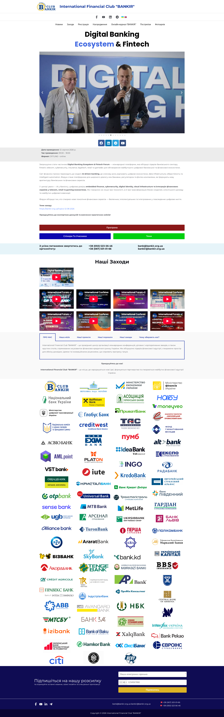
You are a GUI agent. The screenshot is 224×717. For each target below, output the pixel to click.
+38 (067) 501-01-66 (171, 702)
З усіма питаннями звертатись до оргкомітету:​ (60, 247)
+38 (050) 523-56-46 (172, 705)
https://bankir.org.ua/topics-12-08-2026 (56, 209)
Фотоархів (160, 24)
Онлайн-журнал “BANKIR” (123, 24)
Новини (59, 24)
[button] (42, 92)
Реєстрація (83, 24)
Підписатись (152, 690)
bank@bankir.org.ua (121, 704)
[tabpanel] (112, 350)
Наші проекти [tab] (84, 337)
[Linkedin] (110, 17)
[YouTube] (103, 17)
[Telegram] (117, 17)
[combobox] (122, 682)
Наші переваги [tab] (105, 337)
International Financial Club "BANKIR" (97, 6)
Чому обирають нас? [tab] (149, 337)
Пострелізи (145, 24)
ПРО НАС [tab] (47, 337)
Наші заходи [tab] (126, 337)
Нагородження (100, 24)
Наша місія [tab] (64, 337)
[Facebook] (96, 17)
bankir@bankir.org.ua (140, 704)
